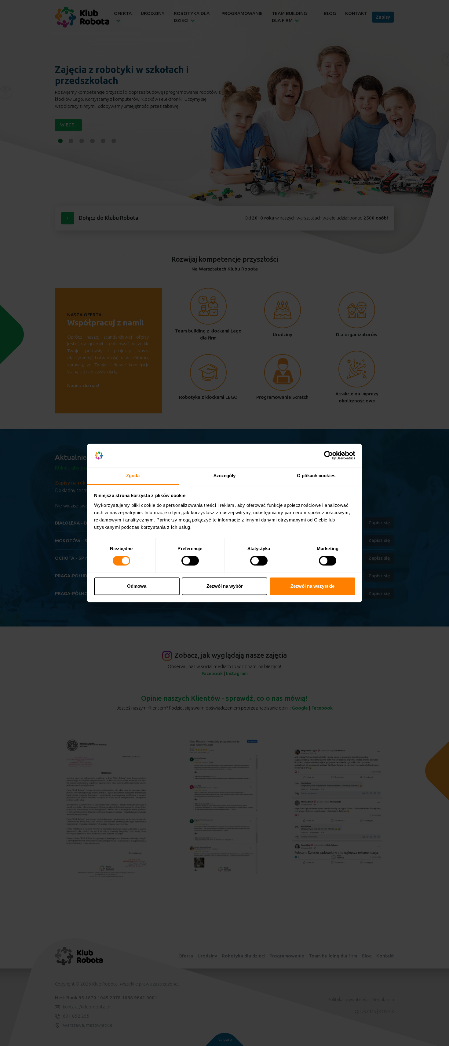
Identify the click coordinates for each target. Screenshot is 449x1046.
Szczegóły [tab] (225, 475)
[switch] (190, 561)
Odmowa (136, 586)
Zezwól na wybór (224, 586)
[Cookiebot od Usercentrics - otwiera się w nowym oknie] (328, 455)
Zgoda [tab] (133, 475)
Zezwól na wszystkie (312, 586)
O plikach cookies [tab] (316, 475)
